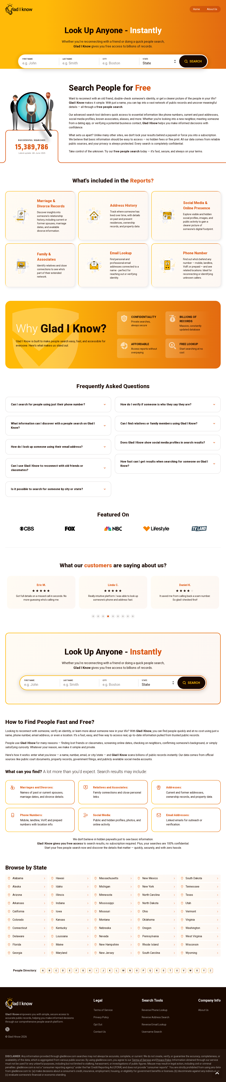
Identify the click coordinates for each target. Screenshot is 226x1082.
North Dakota (150, 903)
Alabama (18, 878)
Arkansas (18, 903)
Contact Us (100, 1031)
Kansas (60, 919)
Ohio (145, 911)
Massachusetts (108, 878)
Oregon (146, 928)
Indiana (60, 903)
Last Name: (68, 59)
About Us (212, 9)
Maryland (61, 953)
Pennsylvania (150, 936)
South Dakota (194, 878)
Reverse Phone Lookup (154, 1010)
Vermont (191, 911)
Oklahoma (148, 919)
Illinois (60, 894)
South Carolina (151, 953)
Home (196, 9)
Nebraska (105, 928)
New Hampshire (109, 944)
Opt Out (98, 1024)
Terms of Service (103, 1010)
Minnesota (105, 894)
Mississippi (106, 903)
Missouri (104, 911)
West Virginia (194, 936)
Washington (193, 928)
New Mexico (150, 878)
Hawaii (60, 878)
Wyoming (191, 953)
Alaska (17, 886)
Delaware (18, 936)
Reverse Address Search (155, 1017)
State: (145, 59)
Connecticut (20, 928)
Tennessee (192, 886)
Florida (17, 944)
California (18, 911)
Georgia (17, 953)
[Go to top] (217, 1073)
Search (195, 61)
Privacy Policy (101, 1017)
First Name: (27, 59)
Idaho (59, 886)
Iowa (59, 911)
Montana (104, 919)
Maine (59, 944)
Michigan (104, 886)
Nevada (103, 936)
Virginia (190, 919)
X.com (7, 1029)
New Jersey (106, 953)
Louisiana (62, 936)
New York (148, 886)
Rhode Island (150, 944)
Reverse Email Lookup (154, 1024)
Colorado (18, 919)
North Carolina (151, 894)
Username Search (152, 1031)
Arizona (17, 894)
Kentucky (61, 928)
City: (105, 59)
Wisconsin (192, 944)
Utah (188, 903)
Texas (189, 894)
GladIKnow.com (18, 9)
